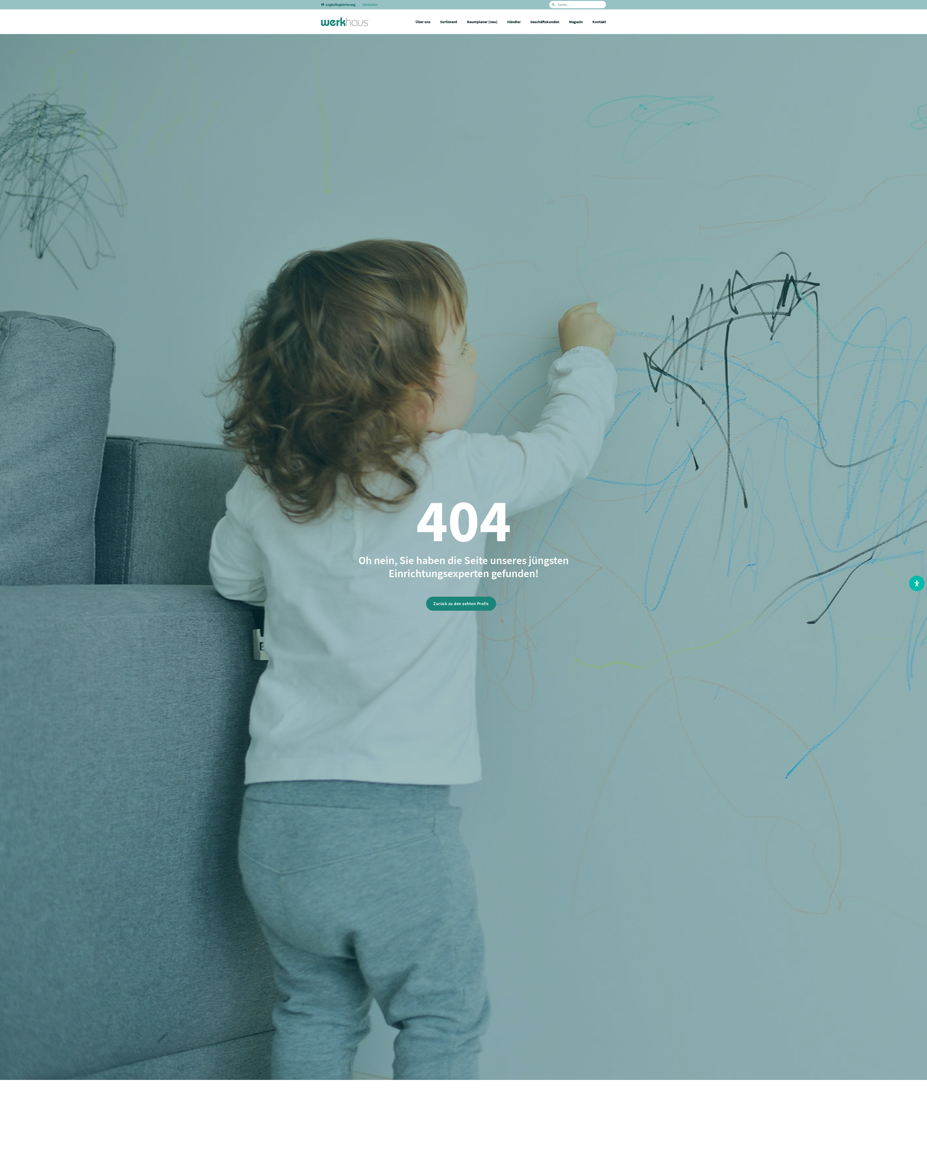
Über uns (422, 21)
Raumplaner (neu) (482, 21)
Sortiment (448, 21)
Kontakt (599, 21)
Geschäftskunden (544, 21)
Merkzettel (370, 4)
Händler (514, 21)
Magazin (576, 21)
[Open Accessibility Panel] (917, 583)
